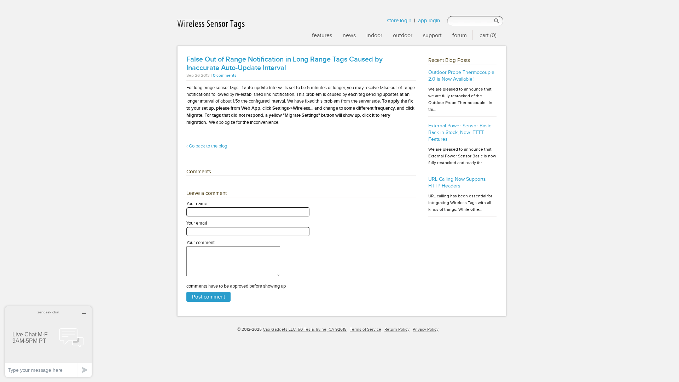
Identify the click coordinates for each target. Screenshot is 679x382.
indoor (374, 35)
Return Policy (397, 329)
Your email (196, 223)
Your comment (200, 242)
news (349, 35)
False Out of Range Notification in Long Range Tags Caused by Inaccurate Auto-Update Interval (284, 63)
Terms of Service (365, 329)
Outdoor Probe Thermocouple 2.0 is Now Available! (461, 76)
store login (399, 20)
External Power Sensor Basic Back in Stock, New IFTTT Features (459, 132)
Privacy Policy (426, 329)
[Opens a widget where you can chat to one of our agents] (48, 341)
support (432, 35)
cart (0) (488, 35)
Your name (196, 203)
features (322, 35)
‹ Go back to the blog (206, 146)
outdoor (402, 35)
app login (429, 20)
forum (459, 35)
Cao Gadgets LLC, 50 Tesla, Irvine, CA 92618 (305, 329)
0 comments (225, 75)
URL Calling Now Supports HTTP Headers (457, 182)
